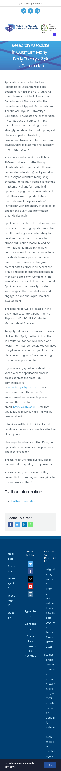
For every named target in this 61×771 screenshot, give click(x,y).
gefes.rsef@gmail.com (30, 3)
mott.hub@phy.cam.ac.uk (24, 387)
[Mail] (30, 579)
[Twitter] (30, 564)
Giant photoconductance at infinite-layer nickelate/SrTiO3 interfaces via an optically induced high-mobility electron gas (50, 705)
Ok (50, 765)
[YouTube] (30, 586)
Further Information (23, 501)
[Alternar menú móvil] (54, 34)
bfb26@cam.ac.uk (24, 407)
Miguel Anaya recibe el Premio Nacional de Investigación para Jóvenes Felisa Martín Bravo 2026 (50, 608)
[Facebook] (30, 571)
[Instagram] (30, 594)
